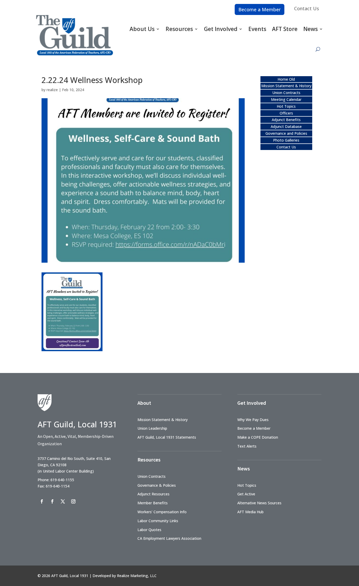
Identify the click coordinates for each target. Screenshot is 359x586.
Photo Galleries (286, 140)
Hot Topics (286, 106)
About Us (142, 29)
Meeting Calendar (286, 99)
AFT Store (285, 29)
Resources (179, 29)
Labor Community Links (157, 520)
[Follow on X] (63, 501)
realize (52, 89)
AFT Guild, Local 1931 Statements (166, 437)
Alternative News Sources (259, 502)
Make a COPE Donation (257, 437)
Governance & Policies (156, 485)
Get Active (246, 493)
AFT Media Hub (250, 511)
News (310, 29)
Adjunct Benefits (286, 119)
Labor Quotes (149, 529)
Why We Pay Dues (253, 419)
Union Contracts (286, 92)
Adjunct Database (286, 126)
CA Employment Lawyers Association (169, 538)
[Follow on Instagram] (73, 501)
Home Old (286, 79)
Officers (286, 113)
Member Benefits (152, 502)
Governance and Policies (286, 133)
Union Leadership (152, 428)
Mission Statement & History (286, 85)
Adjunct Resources (153, 493)
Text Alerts (247, 446)
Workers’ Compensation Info (162, 511)
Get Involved (220, 29)
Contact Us (306, 8)
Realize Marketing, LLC (137, 575)
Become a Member (259, 9)
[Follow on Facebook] (42, 501)
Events (257, 29)
